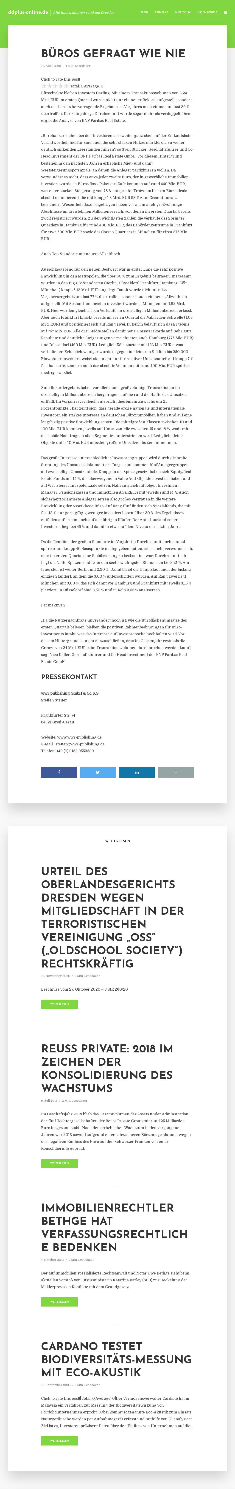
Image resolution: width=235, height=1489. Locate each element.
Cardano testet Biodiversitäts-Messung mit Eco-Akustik (116, 1360)
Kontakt (161, 12)
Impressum (183, 12)
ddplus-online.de (28, 12)
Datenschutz (207, 12)
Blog (144, 12)
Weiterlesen (59, 1004)
